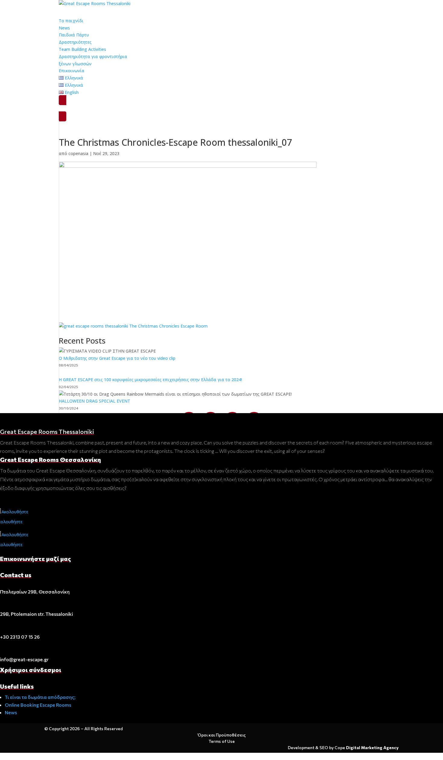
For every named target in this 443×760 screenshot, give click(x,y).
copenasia (78, 153)
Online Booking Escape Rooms (38, 705)
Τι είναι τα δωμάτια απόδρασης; (40, 697)
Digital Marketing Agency (372, 747)
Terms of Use (222, 741)
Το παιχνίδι (71, 20)
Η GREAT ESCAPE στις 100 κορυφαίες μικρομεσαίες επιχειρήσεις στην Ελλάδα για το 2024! (150, 379)
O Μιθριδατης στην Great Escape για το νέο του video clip (117, 358)
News (11, 712)
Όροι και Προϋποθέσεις (222, 734)
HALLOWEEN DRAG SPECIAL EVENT (94, 401)
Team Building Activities (82, 49)
